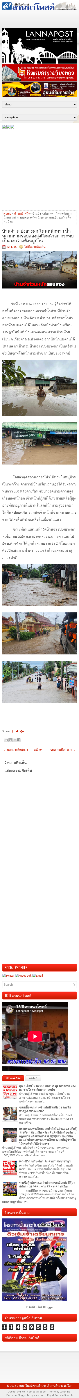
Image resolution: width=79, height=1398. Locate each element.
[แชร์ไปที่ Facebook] (19, 740)
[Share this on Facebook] (12, 731)
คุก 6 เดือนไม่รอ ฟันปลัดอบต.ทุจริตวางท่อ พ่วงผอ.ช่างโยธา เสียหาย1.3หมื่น (47, 1087)
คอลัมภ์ (33, 1078)
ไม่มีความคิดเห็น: (35, 246)
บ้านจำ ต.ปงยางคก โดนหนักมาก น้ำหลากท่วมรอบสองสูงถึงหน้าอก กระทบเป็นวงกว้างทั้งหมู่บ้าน (38, 235)
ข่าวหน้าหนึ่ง (22, 213)
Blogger (48, 1307)
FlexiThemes (27, 1391)
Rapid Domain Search (60, 1395)
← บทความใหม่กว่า (16, 749)
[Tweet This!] (16, 731)
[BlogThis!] (10, 740)
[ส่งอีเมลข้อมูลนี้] (6, 740)
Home (7, 213)
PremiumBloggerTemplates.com (25, 1395)
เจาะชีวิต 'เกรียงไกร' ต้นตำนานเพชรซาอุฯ (44, 1161)
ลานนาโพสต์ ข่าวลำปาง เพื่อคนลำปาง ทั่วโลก (44, 1385)
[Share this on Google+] (22, 731)
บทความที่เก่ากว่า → (62, 749)
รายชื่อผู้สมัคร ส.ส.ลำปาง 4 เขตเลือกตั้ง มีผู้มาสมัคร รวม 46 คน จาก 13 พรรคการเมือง (47, 1184)
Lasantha (65, 1391)
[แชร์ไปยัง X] (15, 740)
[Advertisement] (39, 169)
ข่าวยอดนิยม (13, 1078)
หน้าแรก (39, 749)
